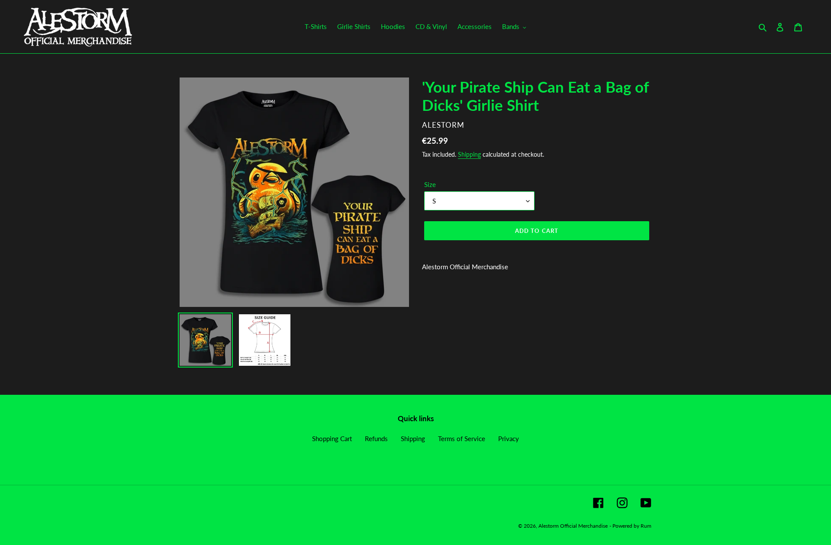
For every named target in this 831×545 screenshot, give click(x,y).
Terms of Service (461, 438)
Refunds (376, 438)
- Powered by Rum (630, 525)
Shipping (469, 154)
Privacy (508, 438)
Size (430, 184)
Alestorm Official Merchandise (573, 525)
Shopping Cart (332, 438)
